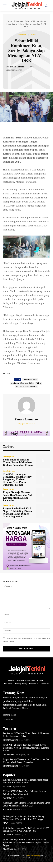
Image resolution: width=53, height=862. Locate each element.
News (33, 34)
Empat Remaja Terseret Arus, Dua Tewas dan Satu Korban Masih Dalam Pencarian (18, 496)
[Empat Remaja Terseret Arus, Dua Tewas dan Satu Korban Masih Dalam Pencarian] (43, 495)
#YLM (38, 383)
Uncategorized (9, 456)
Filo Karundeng (33, 855)
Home (9, 21)
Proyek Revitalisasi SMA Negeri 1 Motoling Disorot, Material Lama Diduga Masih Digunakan (18, 512)
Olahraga (8, 835)
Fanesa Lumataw (17, 67)
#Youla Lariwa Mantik (26, 387)
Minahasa (18, 21)
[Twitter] (23, 79)
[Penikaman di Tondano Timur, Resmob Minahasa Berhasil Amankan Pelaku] (43, 461)
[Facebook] (16, 79)
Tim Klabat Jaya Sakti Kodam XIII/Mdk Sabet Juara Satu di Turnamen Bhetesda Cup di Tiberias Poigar (26, 842)
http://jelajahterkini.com (26, 424)
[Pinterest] (30, 79)
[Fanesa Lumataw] (26, 405)
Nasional (7, 786)
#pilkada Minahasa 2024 (22, 383)
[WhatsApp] (37, 79)
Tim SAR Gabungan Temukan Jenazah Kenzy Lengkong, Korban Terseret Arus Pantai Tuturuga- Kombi (17, 479)
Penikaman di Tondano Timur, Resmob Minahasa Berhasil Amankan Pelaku (18, 462)
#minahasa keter (30, 379)
